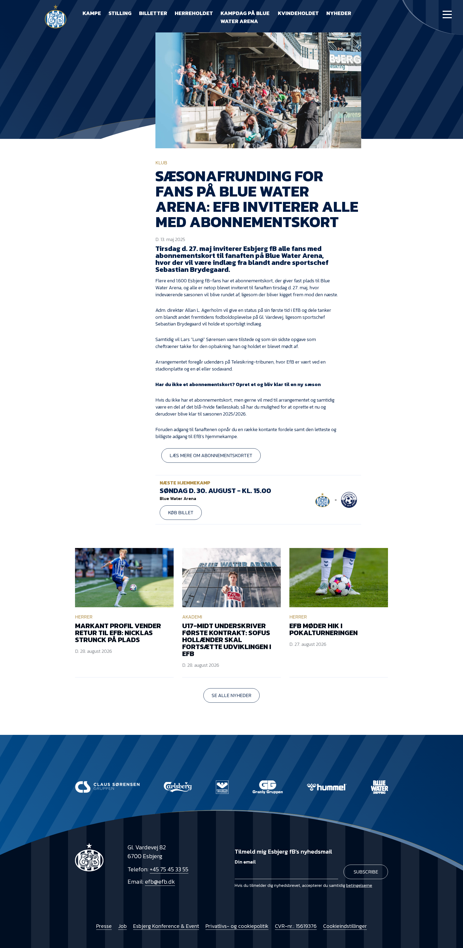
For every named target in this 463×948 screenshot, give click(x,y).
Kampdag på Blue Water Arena (245, 17)
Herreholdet (194, 13)
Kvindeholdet (298, 13)
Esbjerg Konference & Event (166, 926)
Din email (245, 861)
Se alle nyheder (231, 695)
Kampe (92, 13)
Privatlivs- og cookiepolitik (237, 926)
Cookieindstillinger (345, 926)
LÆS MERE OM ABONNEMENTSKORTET (211, 455)
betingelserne (359, 885)
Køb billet (180, 512)
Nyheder (338, 13)
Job (122, 926)
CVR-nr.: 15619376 (296, 926)
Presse (104, 926)
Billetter (153, 13)
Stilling (120, 13)
